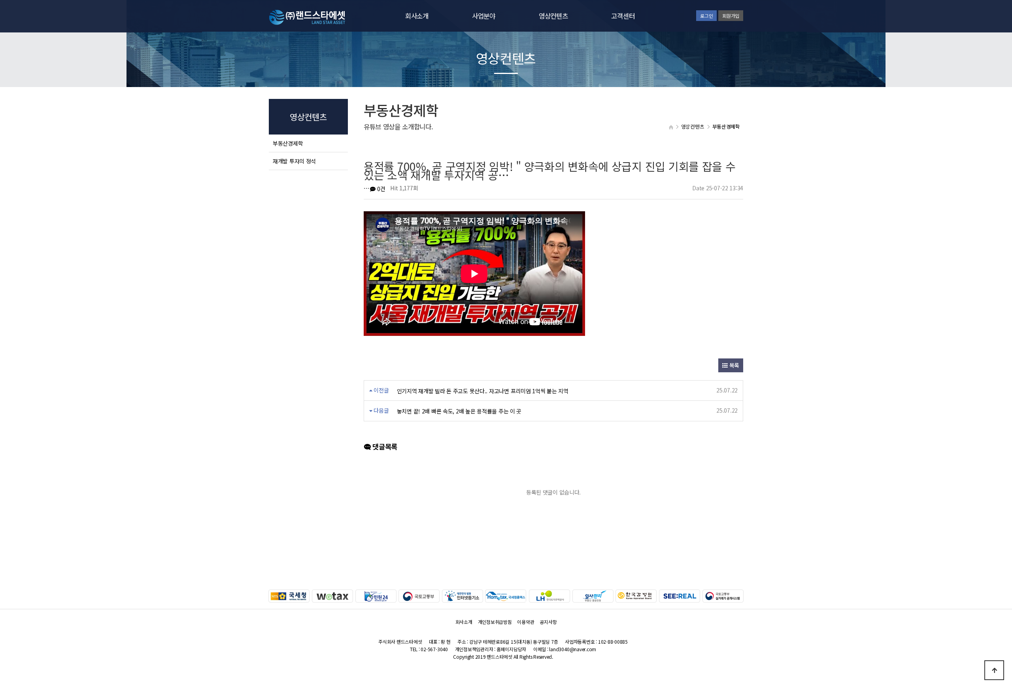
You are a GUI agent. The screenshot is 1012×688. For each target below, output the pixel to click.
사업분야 (483, 16)
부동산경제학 (288, 143)
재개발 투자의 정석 (294, 161)
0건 (380, 189)
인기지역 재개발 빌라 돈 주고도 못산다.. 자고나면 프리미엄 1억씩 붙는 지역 (482, 391)
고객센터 (622, 16)
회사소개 (417, 16)
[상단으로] (994, 670)
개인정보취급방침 (495, 621)
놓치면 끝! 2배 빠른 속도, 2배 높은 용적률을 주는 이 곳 (459, 411)
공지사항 (548, 621)
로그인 (706, 15)
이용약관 (525, 621)
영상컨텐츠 (553, 16)
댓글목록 (384, 446)
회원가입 (730, 15)
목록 (733, 365)
